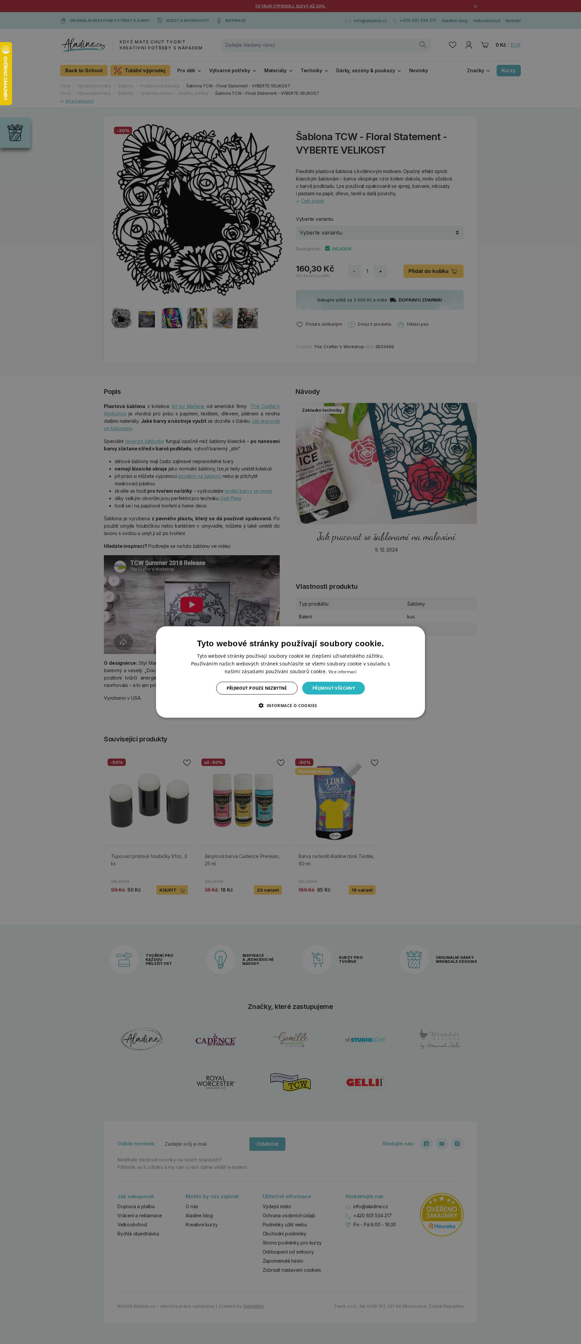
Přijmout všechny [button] (333, 688)
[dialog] (290, 672)
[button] (290, 705)
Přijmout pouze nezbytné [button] (257, 688)
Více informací (342, 671)
